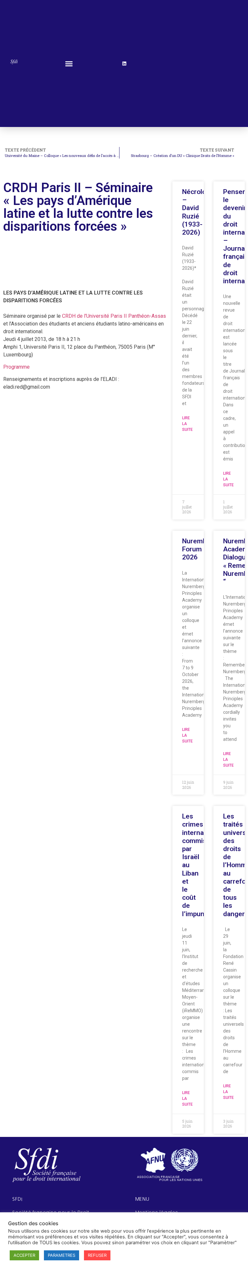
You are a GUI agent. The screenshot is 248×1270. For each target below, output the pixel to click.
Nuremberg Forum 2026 (199, 549)
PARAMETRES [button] (61, 1255)
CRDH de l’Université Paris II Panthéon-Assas (114, 316)
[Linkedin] (124, 63)
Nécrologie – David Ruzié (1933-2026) (198, 212)
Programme (16, 367)
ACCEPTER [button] (24, 1255)
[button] (69, 63)
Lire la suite (187, 424)
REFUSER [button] (97, 1255)
